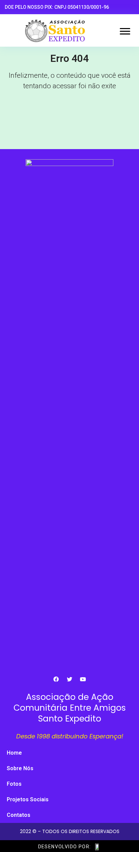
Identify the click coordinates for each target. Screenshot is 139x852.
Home (14, 753)
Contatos (18, 815)
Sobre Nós (20, 768)
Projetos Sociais (28, 799)
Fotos (14, 784)
